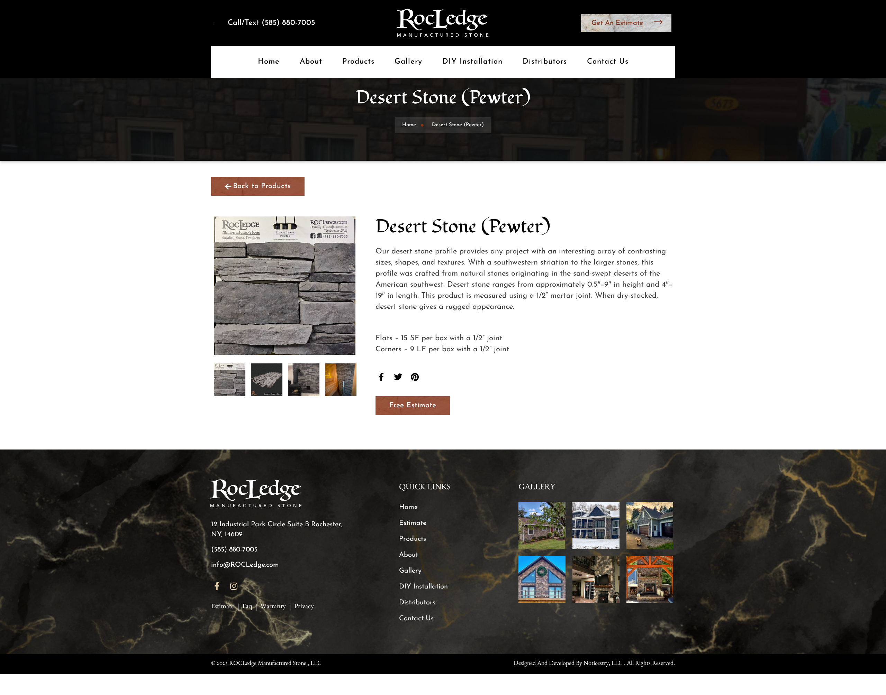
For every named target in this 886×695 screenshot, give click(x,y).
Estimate (412, 523)
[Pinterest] (415, 377)
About (311, 62)
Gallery (408, 62)
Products (358, 62)
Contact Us (608, 62)
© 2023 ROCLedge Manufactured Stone (258, 664)
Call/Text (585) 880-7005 (271, 23)
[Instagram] (234, 586)
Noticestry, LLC (603, 664)
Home (269, 62)
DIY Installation (472, 62)
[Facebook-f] (381, 377)
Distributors (545, 62)
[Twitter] (398, 377)
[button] (413, 405)
